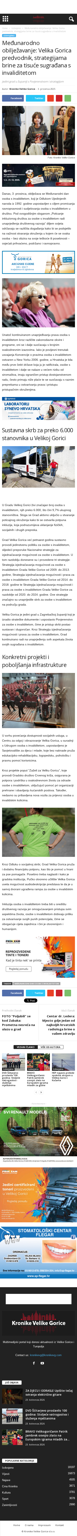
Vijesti (5, 1473)
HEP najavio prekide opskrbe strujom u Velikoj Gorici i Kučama (63, 1076)
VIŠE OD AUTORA (50, 1047)
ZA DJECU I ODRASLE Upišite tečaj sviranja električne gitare (49, 1392)
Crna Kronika (9, 1486)
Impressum (44, 1525)
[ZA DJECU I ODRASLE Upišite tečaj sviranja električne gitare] (12, 1396)
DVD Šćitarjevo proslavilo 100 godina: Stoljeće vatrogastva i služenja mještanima (11, 1079)
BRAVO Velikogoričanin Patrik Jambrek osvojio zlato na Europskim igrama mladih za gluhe (37, 1079)
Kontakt (59, 1525)
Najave (6, 1480)
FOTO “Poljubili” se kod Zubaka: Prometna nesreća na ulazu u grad (18, 1022)
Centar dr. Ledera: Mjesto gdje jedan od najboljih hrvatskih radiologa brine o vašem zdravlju (58, 1025)
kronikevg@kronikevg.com (46, 1355)
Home (5, 28)
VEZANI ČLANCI (25, 1047)
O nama (29, 1525)
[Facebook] (35, 1363)
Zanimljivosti (9, 1505)
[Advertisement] (38, 7)
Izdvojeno (9, 35)
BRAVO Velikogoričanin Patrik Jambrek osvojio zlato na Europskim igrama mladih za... (47, 1435)
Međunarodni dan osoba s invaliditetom (37, 983)
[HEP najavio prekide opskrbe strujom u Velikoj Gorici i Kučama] (63, 1062)
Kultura (6, 1492)
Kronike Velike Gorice (22, 88)
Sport (5, 1498)
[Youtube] (43, 1363)
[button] (70, 19)
